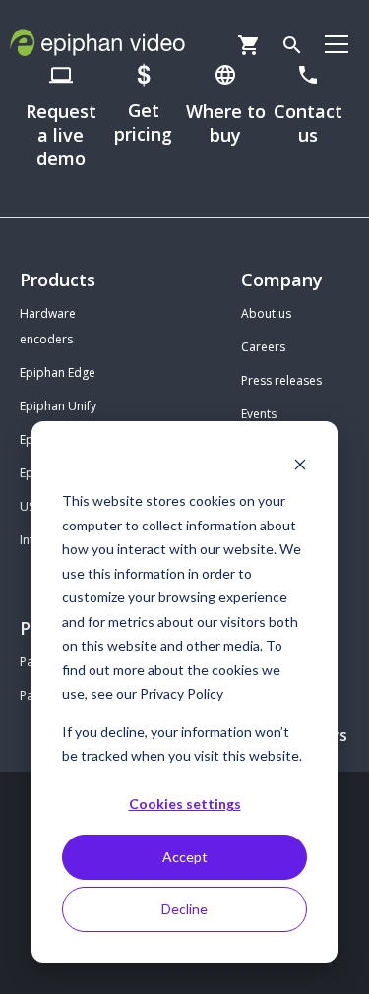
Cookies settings (185, 803)
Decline (184, 909)
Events (259, 413)
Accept (185, 856)
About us (266, 313)
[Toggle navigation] (336, 43)
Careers (263, 347)
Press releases (281, 380)
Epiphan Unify (58, 406)
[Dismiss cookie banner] (300, 464)
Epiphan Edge (57, 372)
